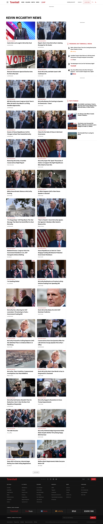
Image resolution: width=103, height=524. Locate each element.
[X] (48, 479)
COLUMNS (27, 2)
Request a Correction (29, 522)
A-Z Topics (24, 484)
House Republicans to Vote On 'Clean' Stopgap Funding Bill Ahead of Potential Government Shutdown (50, 253)
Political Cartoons (10, 497)
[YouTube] (56, 479)
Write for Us (68, 497)
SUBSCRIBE (87, 2)
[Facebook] (53, 479)
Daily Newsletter (84, 492)
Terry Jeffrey (9, 432)
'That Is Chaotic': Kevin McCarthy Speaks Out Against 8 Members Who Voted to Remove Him (50, 222)
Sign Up (93, 517)
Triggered (53, 490)
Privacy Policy (16, 522)
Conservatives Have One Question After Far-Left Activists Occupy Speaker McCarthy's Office (51, 343)
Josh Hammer (40, 136)
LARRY (53, 487)
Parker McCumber (10, 165)
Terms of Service (10, 522)
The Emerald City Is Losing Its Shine (86, 133)
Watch (8, 494)
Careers (67, 492)
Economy (23, 494)
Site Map (35, 522)
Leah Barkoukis (10, 45)
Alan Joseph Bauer (40, 497)
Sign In (83, 479)
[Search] (92, 2)
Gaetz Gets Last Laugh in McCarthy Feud (19, 43)
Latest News (9, 490)
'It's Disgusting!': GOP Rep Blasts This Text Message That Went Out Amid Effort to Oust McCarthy (20, 222)
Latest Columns (10, 492)
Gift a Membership (84, 490)
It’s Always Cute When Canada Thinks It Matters (86, 114)
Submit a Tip (68, 494)
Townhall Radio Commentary (57, 497)
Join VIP (93, 479)
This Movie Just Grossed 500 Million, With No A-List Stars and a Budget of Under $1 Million (87, 125)
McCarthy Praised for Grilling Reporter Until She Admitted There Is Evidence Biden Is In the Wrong (20, 343)
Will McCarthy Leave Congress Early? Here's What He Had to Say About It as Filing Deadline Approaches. (20, 103)
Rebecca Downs (41, 226)
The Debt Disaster (12, 431)
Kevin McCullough (40, 492)
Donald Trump (24, 492)
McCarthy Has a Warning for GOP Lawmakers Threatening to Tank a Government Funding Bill (17, 312)
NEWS (22, 2)
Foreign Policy (24, 497)
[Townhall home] (12, 479)
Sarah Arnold (40, 76)
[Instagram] (50, 479)
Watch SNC (83, 494)
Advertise (68, 490)
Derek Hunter (39, 490)
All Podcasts (54, 499)
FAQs (88, 479)
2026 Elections (24, 487)
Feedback (22, 522)
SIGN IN (79, 2)
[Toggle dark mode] (95, 2)
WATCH (33, 2)
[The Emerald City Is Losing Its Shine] (72, 135)
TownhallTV (9, 499)
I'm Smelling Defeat (13, 281)
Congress (23, 490)
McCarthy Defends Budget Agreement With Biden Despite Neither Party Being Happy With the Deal (51, 433)
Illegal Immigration (25, 499)
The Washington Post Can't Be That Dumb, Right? (82, 63)
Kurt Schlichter (10, 283)
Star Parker (40, 465)
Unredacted (54, 492)
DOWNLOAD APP (71, 2)
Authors (8, 502)
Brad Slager (39, 494)
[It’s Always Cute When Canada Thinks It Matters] (72, 116)
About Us (68, 487)
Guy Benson (9, 257)
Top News (9, 487)
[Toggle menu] (7, 2)
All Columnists (39, 502)
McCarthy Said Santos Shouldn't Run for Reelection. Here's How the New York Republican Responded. (19, 402)
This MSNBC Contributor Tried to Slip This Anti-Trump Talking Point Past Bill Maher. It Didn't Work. (87, 105)
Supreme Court (25, 502)
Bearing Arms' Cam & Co (56, 494)
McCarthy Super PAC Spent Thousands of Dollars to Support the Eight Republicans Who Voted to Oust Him (50, 163)
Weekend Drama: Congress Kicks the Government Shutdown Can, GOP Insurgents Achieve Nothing (18, 253)
